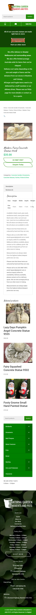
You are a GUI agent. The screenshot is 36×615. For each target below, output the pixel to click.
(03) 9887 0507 (22, 267)
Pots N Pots (7, 582)
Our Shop (18, 521)
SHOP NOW (18, 554)
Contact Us (18, 524)
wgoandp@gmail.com (17, 270)
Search (30, 16)
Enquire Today (18, 165)
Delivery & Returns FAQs (18, 526)
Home (5, 108)
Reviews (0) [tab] (9, 190)
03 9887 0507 (18, 160)
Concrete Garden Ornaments (16, 108)
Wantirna (6, 594)
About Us (18, 519)
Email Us (19, 568)
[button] (4, 116)
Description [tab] (9, 186)
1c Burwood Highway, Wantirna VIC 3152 (19, 598)
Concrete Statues (9, 177)
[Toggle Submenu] (28, 426)
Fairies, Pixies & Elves (15, 110)
